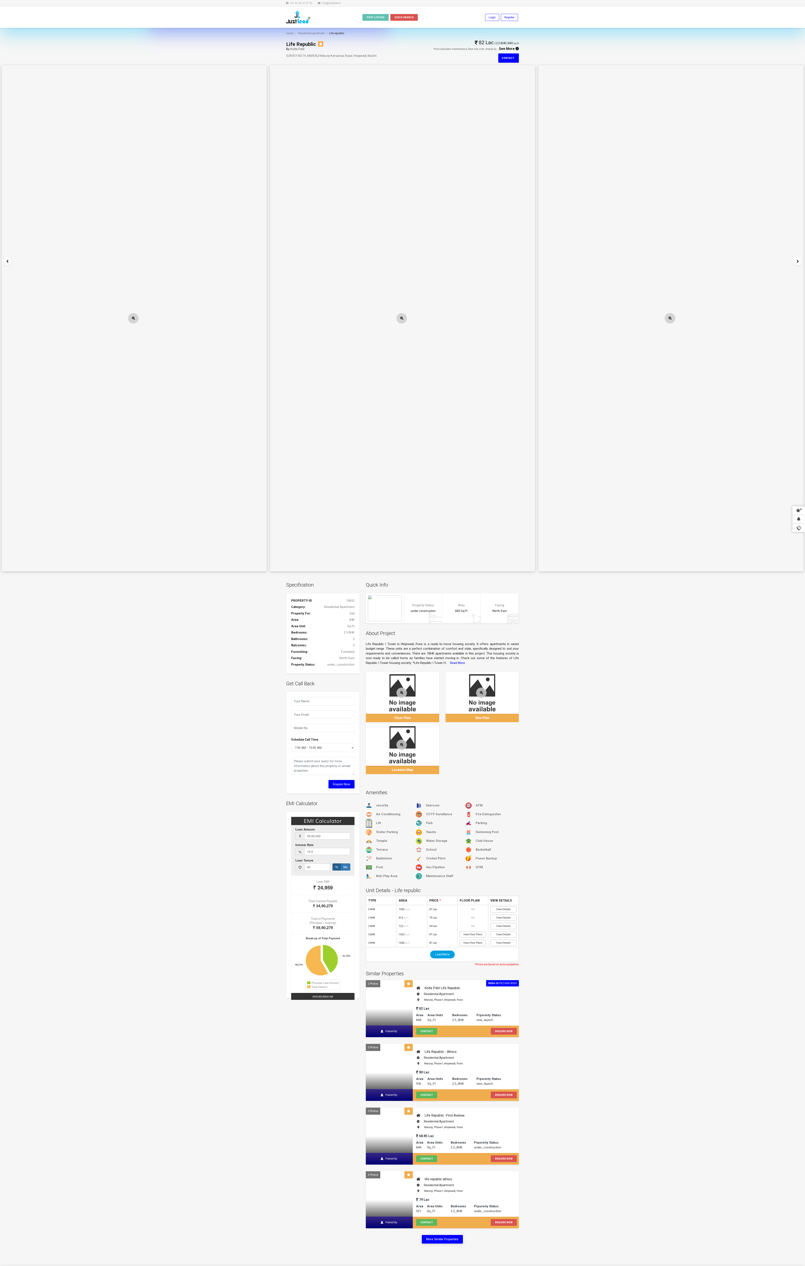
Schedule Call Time (304, 739)
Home (289, 33)
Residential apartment (311, 33)
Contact (508, 58)
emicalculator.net (323, 996)
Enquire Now (341, 784)
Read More (457, 663)
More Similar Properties (442, 1239)
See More (507, 49)
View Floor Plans (472, 934)
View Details (503, 909)
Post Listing (375, 17)
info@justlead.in (331, 3)
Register (509, 17)
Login (492, 17)
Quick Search (404, 17)
